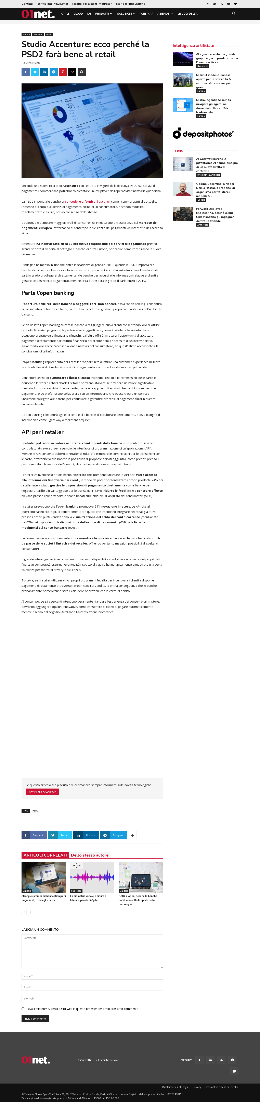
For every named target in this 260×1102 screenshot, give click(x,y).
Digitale (27, 890)
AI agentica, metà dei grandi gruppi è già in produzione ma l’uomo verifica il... (217, 58)
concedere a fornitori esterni (87, 201)
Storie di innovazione (130, 4)
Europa (201, 91)
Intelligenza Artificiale (208, 174)
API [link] (26, 432)
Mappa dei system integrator (92, 4)
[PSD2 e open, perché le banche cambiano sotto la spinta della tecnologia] (141, 877)
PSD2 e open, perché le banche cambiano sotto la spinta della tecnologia (138, 900)
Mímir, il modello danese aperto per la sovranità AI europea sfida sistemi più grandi (214, 81)
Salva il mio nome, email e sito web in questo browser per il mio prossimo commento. (82, 1009)
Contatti (27, 4)
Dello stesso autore (89, 855)
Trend (178, 150)
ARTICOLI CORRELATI (45, 855)
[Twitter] (235, 4)
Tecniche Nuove (108, 1060)
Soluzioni (124, 14)
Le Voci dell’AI (188, 14)
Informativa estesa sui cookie (221, 1087)
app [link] (96, 388)
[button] (233, 14)
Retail (48, 34)
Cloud (78, 14)
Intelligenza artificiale (193, 45)
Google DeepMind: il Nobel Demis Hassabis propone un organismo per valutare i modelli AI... (215, 190)
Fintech (26, 34)
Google (201, 199)
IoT (89, 14)
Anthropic (202, 224)
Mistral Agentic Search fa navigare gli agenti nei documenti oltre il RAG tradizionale (213, 106)
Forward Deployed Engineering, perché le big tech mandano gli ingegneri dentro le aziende (215, 215)
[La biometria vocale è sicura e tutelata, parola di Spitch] (92, 877)
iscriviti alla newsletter (42, 792)
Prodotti (102, 14)
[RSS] (222, 4)
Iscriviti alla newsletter (52, 4)
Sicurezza (76, 890)
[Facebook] (208, 4)
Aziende (163, 14)
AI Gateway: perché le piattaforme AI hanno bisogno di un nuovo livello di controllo (217, 165)
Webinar (146, 14)
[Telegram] (228, 4)
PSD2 (35, 810)
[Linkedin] (215, 4)
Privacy (197, 1087)
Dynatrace (202, 66)
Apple (65, 14)
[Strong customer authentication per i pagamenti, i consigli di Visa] (44, 877)
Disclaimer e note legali (175, 1087)
